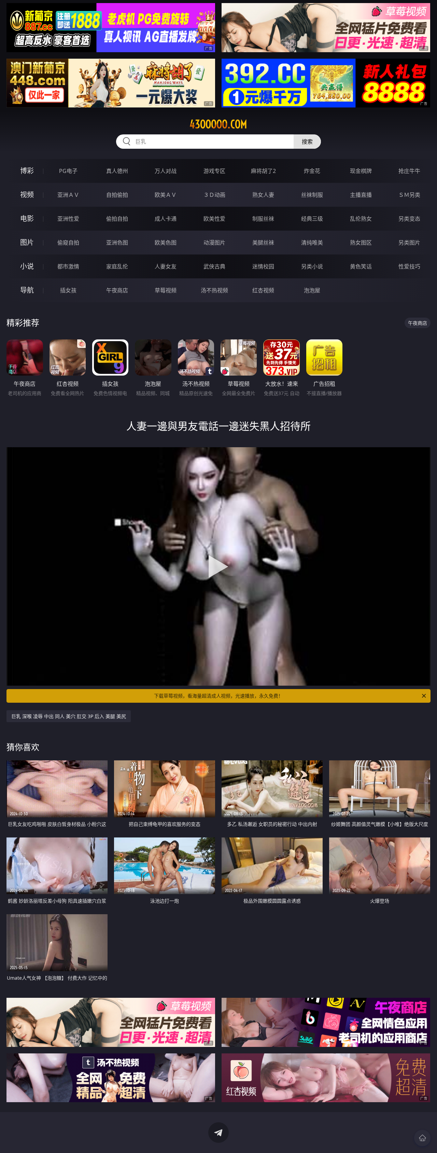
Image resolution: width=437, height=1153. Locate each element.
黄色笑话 (361, 266)
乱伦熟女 (361, 218)
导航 (27, 290)
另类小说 (312, 266)
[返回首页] (422, 1138)
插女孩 (68, 290)
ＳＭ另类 (409, 195)
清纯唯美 (312, 242)
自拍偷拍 (117, 195)
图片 (27, 242)
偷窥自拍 (68, 242)
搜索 (307, 141)
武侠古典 (214, 266)
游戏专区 (214, 171)
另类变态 (409, 218)
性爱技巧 (409, 266)
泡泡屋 (312, 290)
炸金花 (312, 171)
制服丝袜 (263, 218)
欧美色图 (166, 242)
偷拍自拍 (117, 218)
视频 (27, 194)
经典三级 (312, 218)
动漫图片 (214, 242)
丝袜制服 (312, 195)
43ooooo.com (218, 124)
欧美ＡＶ (166, 195)
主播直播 (361, 195)
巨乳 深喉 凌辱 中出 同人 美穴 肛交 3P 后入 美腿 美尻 (68, 716)
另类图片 (409, 242)
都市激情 (68, 266)
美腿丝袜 (263, 242)
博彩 (27, 170)
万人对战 (166, 171)
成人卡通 (166, 218)
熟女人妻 (263, 195)
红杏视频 (263, 290)
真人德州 (117, 171)
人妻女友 (166, 266)
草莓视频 (166, 290)
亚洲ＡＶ (68, 195)
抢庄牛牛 (409, 171)
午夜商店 (117, 290)
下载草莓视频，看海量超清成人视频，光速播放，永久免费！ (218, 695)
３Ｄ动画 (214, 195)
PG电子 (68, 171)
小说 (27, 266)
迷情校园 (263, 266)
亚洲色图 (117, 242)
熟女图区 (361, 242)
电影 (27, 218)
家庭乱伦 (117, 266)
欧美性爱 (214, 218)
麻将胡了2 (263, 171)
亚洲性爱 (68, 218)
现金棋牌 (361, 171)
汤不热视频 (214, 290)
